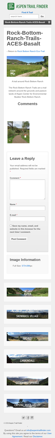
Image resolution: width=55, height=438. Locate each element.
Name (12, 204)
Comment (15, 178)
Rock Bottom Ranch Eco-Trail (31, 51)
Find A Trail (27, 12)
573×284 (26, 266)
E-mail (13, 215)
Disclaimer (37, 436)
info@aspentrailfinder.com (38, 430)
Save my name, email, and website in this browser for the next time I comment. (25, 229)
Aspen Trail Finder (15, 423)
